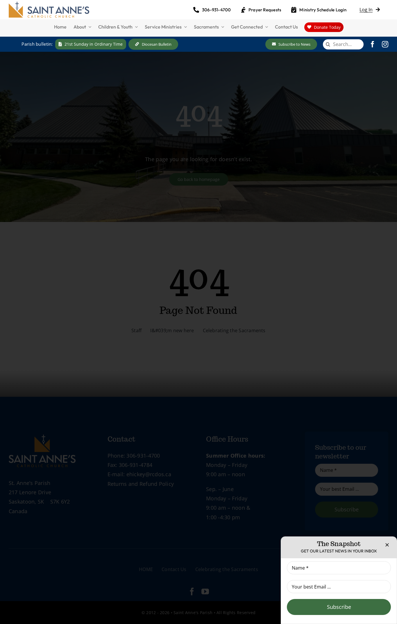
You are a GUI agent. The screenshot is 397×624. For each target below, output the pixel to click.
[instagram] (385, 44)
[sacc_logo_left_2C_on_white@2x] (49, 4)
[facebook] (372, 44)
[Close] (387, 544)
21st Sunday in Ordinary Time (94, 44)
